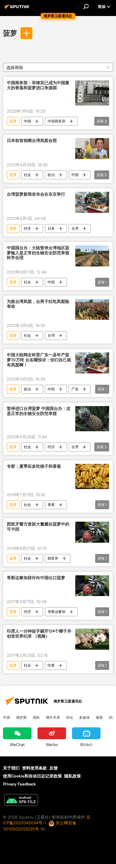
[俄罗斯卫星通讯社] (18, 9)
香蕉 (51, 504)
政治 (51, 175)
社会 (27, 175)
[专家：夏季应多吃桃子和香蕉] (92, 476)
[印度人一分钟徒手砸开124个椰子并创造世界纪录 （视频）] (92, 639)
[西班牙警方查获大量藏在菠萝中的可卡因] (92, 532)
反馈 (53, 768)
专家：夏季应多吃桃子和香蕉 (34, 466)
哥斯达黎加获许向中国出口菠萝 (36, 577)
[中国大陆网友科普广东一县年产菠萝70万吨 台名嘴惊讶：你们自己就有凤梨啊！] (92, 362)
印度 (51, 665)
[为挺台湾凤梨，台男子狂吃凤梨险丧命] (92, 309)
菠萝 (10, 32)
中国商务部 (56, 121)
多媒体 (84, 717)
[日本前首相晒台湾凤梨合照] (92, 148)
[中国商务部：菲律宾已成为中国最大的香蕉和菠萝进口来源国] (92, 93)
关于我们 (11, 768)
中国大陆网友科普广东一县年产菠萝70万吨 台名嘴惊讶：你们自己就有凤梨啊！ (39, 360)
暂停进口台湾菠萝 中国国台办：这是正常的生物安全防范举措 (38, 411)
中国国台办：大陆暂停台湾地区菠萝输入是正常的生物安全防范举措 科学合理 (38, 253)
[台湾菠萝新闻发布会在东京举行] (92, 202)
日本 (51, 228)
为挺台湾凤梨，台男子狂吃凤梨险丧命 (38, 304)
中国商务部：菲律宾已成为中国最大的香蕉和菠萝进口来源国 (38, 85)
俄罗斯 (21, 717)
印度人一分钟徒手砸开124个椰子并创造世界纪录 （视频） (39, 634)
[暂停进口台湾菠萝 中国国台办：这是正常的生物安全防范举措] (92, 418)
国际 (36, 717)
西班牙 (53, 558)
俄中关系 (53, 717)
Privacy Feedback (19, 784)
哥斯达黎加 (56, 611)
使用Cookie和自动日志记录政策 (32, 776)
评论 (69, 717)
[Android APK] (21, 800)
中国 (27, 121)
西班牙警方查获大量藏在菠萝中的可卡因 (38, 527)
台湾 (75, 228)
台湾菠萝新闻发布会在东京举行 (36, 194)
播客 (99, 717)
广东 (75, 389)
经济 (27, 228)
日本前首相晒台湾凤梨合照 (32, 140)
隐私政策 (72, 776)
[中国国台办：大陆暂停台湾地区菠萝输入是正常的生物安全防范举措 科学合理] (92, 255)
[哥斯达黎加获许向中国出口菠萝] (92, 585)
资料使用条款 (34, 768)
